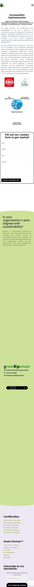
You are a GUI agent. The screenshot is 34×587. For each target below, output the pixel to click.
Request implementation (11, 180)
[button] (32, 5)
